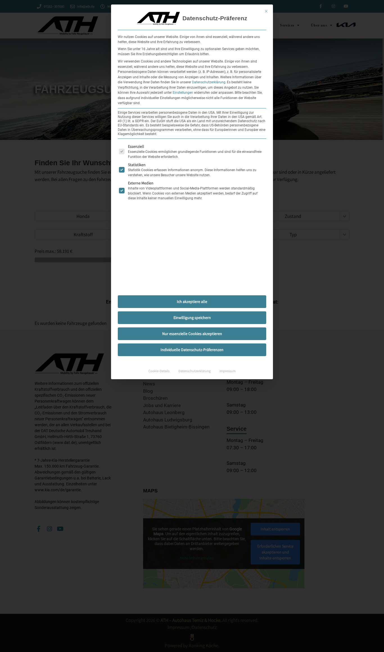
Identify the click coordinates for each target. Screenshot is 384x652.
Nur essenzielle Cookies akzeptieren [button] (192, 333)
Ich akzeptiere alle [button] (192, 301)
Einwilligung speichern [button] (192, 317)
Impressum (228, 371)
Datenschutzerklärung (208, 82)
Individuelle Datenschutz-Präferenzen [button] (192, 349)
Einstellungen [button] (183, 93)
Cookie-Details (159, 371)
